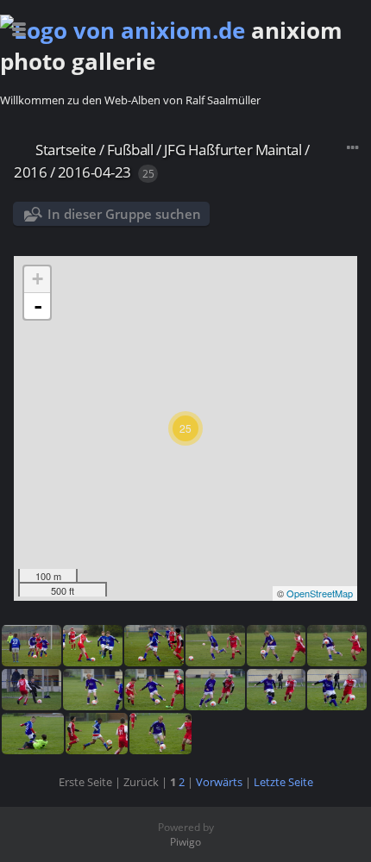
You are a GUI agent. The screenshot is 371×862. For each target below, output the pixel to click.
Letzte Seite (283, 782)
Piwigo (185, 841)
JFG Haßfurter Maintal (233, 149)
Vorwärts (219, 782)
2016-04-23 (94, 172)
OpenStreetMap (319, 593)
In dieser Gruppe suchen (124, 213)
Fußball (130, 149)
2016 (30, 172)
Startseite (65, 149)
